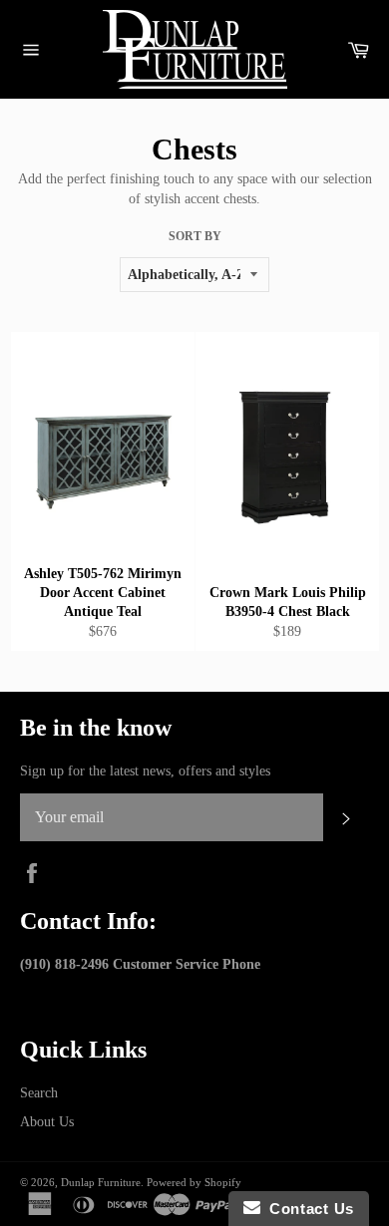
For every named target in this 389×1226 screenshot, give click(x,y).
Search (39, 1092)
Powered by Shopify (194, 1182)
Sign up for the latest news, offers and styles (145, 771)
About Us (47, 1121)
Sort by (195, 236)
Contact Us (307, 1208)
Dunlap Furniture (101, 1182)
